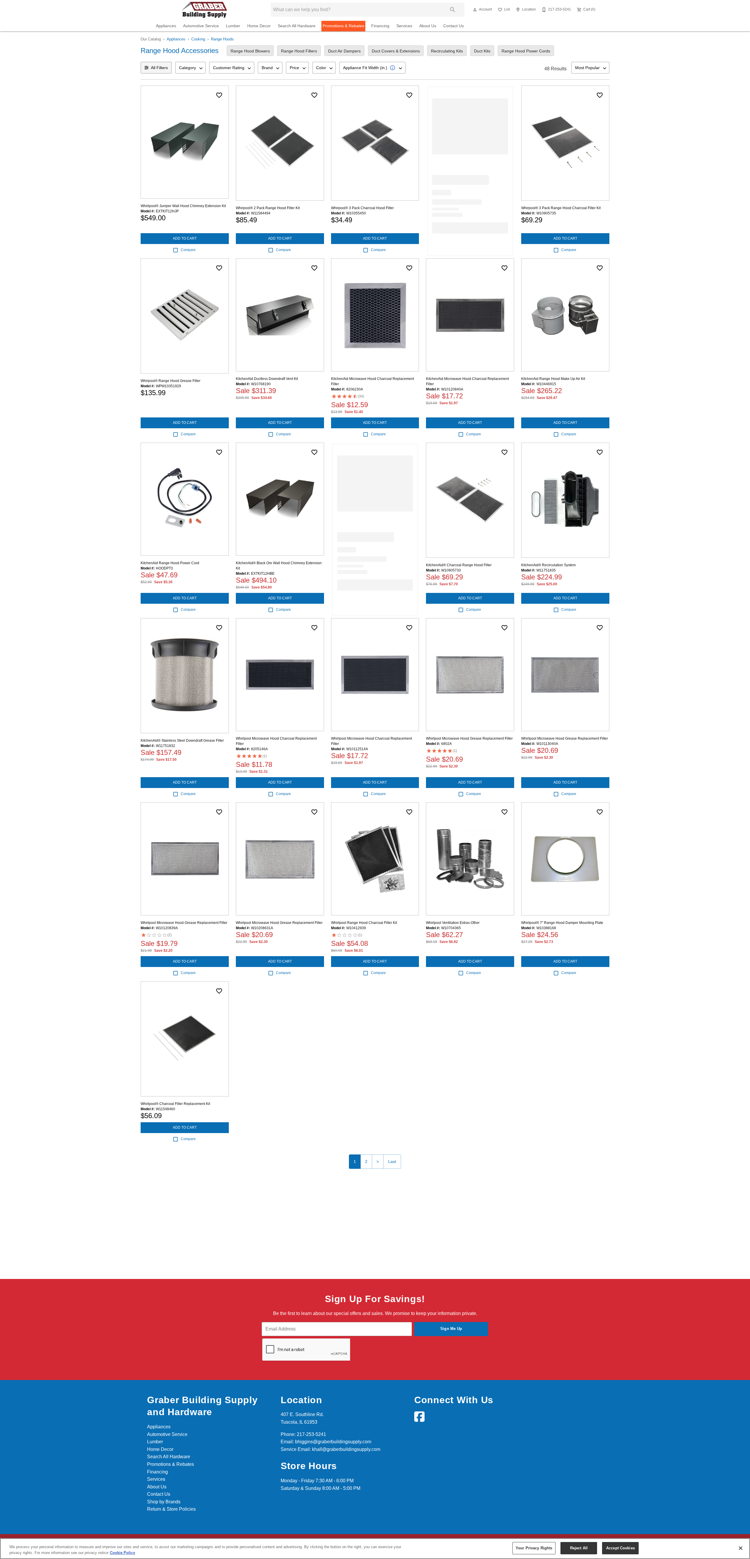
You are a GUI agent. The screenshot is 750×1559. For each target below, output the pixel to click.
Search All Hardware (297, 26)
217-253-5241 (311, 1434)
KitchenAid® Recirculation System (548, 565)
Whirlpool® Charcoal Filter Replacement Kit (175, 1104)
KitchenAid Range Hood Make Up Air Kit (553, 379)
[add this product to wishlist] (219, 95)
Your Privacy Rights (534, 1548)
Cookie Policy (122, 1553)
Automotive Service (201, 26)
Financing (380, 26)
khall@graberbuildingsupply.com (346, 1449)
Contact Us (453, 26)
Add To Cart (185, 238)
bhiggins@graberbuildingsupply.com (333, 1441)
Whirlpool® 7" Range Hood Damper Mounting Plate (562, 923)
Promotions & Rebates (343, 26)
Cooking (198, 39)
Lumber (233, 26)
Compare (188, 250)
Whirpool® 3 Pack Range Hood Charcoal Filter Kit (561, 208)
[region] (375, 1548)
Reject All (579, 1548)
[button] (474, 9)
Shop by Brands (163, 1501)
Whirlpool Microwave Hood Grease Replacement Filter (469, 738)
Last (392, 1161)
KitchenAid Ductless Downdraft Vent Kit (267, 379)
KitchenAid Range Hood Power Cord (170, 563)
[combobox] (190, 68)
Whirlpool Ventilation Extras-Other (453, 923)
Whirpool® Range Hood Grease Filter (170, 381)
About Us (427, 26)
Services (404, 26)
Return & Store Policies (171, 1509)
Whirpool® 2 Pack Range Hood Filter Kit (268, 208)
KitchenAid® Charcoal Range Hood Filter (459, 565)
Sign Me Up (451, 1328)
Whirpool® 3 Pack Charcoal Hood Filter (362, 208)
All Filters (159, 67)
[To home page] (204, 9)
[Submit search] (452, 9)
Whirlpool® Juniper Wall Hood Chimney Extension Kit (183, 206)
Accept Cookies (620, 1548)
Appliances (166, 26)
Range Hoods (222, 39)
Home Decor (259, 26)
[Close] (740, 1548)
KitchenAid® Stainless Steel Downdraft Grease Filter (182, 740)
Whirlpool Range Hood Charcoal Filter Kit (364, 923)
